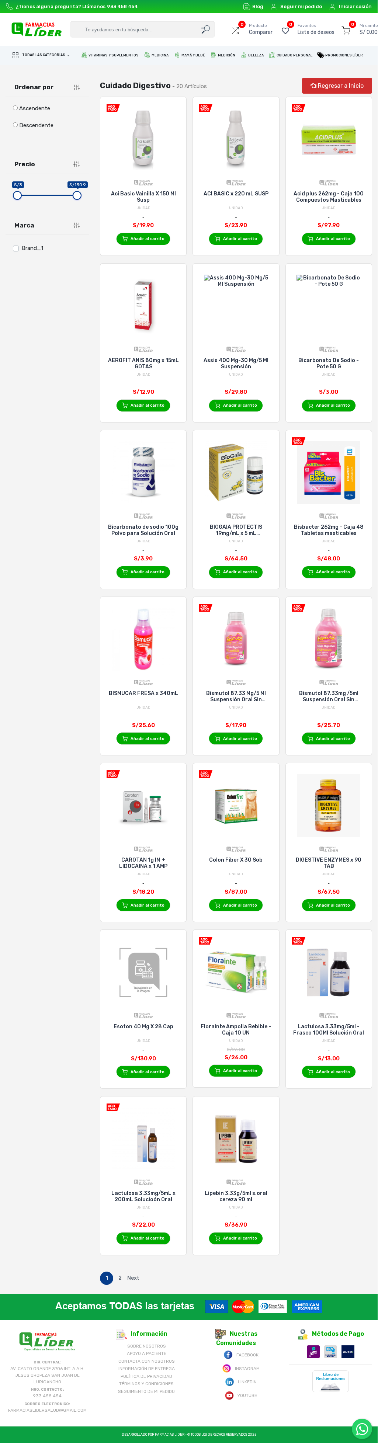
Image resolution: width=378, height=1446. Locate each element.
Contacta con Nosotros (146, 1361)
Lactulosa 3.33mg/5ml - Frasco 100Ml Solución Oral (328, 1029)
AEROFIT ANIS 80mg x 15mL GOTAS (143, 363)
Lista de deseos (316, 29)
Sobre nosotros (146, 1346)
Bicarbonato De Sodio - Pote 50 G (328, 363)
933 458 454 (122, 6)
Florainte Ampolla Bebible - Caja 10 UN (236, 1029)
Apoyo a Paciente (146, 1353)
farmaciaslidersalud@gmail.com (47, 1410)
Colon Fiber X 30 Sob (236, 860)
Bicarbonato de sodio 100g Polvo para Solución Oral (143, 530)
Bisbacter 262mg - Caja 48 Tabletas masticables (329, 530)
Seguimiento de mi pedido (146, 1391)
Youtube (247, 1395)
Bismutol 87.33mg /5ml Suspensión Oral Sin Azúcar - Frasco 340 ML (329, 696)
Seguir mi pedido (301, 6)
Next (133, 1278)
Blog (257, 6)
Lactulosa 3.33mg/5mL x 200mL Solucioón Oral (143, 1196)
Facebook (247, 1355)
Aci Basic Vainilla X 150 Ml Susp (143, 197)
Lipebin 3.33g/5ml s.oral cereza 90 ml (236, 1196)
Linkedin (247, 1381)
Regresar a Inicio (340, 85)
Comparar (261, 29)
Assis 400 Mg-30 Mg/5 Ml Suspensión (236, 363)
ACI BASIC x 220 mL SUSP (236, 194)
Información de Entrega (146, 1368)
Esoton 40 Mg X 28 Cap (143, 1026)
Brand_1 (32, 248)
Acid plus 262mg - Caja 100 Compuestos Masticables (329, 197)
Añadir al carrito (147, 238)
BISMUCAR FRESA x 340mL (143, 693)
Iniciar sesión (355, 6)
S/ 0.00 (369, 29)
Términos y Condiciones (146, 1383)
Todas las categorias (44, 55)
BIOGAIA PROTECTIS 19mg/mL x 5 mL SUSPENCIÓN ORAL (236, 530)
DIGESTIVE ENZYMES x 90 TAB (328, 863)
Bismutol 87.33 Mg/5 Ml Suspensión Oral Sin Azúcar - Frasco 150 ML (235, 696)
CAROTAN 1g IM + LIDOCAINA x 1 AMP (143, 863)
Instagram (247, 1368)
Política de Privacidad (146, 1376)
